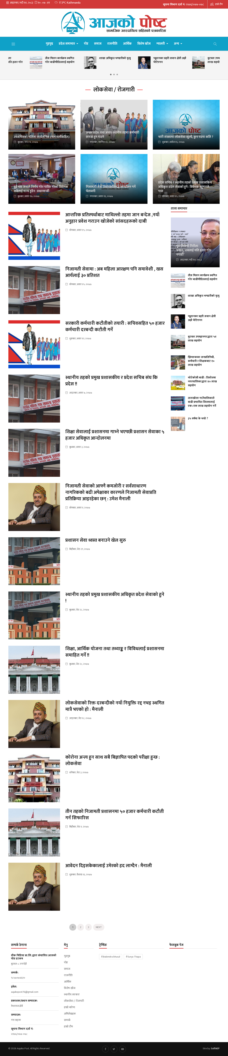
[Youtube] (122, 1049)
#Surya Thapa (133, 957)
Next (99, 927)
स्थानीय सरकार (72, 994)
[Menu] (13, 44)
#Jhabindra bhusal (110, 957)
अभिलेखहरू (70, 1014)
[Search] (215, 43)
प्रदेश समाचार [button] (67, 43)
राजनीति (112, 43)
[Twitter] (114, 1049)
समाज (98, 43)
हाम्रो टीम (219, 4)
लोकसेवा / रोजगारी (74, 1001)
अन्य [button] (177, 43)
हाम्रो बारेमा (69, 1007)
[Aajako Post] (114, 22)
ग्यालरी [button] (160, 43)
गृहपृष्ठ (49, 43)
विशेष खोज (144, 43)
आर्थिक (127, 43)
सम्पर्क (67, 1020)
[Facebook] (105, 1049)
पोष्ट (86, 43)
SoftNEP (215, 1048)
